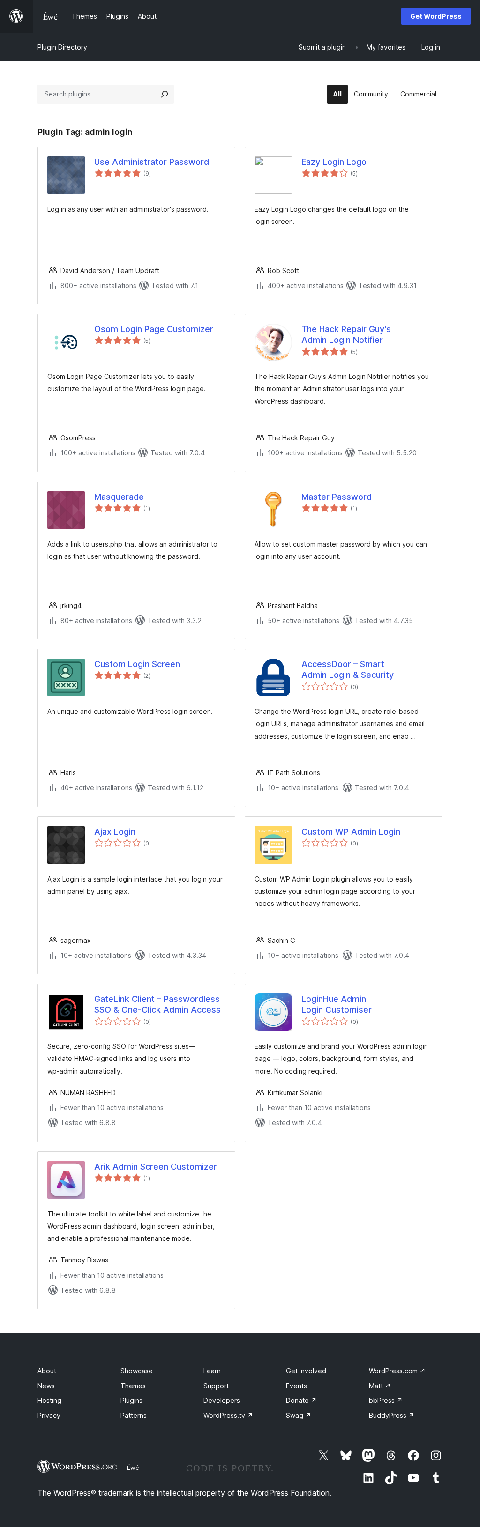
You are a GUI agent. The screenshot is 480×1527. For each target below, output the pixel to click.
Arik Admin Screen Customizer (155, 1166)
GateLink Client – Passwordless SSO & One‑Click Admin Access (157, 1004)
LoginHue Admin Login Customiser (336, 1004)
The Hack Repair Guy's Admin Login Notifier (346, 334)
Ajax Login (114, 832)
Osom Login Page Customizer (153, 329)
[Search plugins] (164, 94)
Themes (133, 1386)
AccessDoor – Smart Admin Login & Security (347, 669)
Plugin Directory (62, 47)
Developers (221, 1400)
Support (216, 1386)
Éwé (133, 1467)
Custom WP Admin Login (350, 832)
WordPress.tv (228, 1415)
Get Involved (306, 1371)
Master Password (336, 497)
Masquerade (119, 497)
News (46, 1386)
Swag (298, 1415)
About (47, 1371)
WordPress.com (397, 1371)
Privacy (49, 1415)
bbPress (386, 1400)
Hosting (49, 1400)
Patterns (133, 1415)
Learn (212, 1371)
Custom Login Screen (137, 664)
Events (296, 1386)
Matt (380, 1386)
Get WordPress (436, 16)
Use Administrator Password (151, 162)
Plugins (131, 1400)
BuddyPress (391, 1415)
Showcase (136, 1371)
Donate (301, 1400)
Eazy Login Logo (334, 162)
